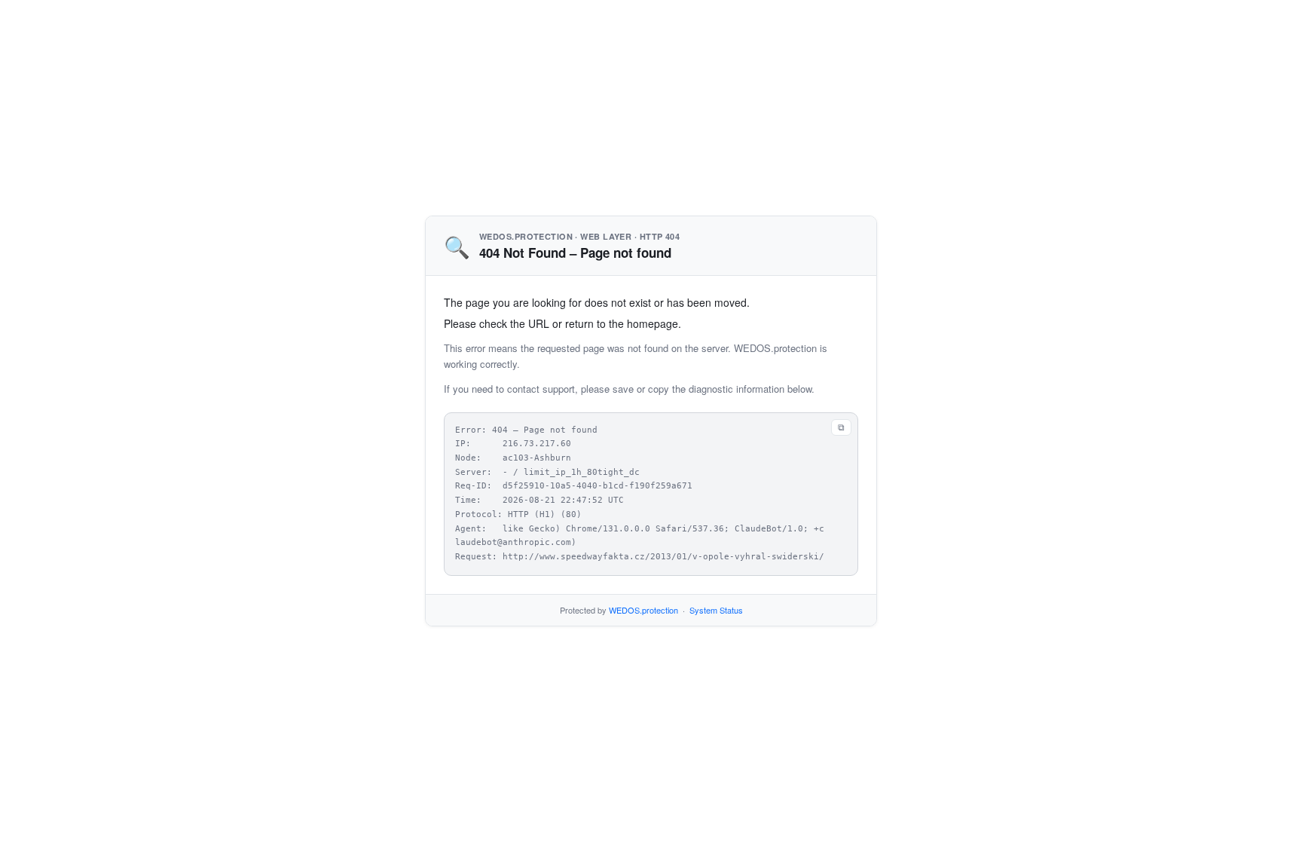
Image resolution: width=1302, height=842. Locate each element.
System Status (716, 610)
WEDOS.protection (643, 610)
